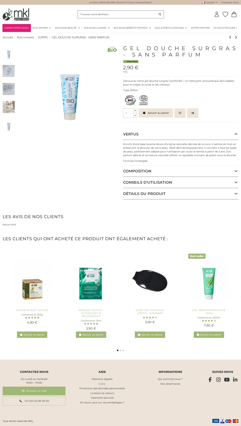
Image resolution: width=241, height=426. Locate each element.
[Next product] (236, 37)
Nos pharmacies (170, 383)
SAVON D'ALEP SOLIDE (32, 310)
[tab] (180, 134)
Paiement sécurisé (102, 397)
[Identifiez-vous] (217, 14)
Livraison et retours (102, 393)
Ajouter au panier (158, 112)
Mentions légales (102, 379)
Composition (137, 171)
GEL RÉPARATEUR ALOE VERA (208, 312)
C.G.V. (102, 383)
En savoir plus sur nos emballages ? (102, 402)
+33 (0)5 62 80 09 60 (36, 401)
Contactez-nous (229, 2)
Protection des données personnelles (102, 388)
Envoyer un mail (36, 390)
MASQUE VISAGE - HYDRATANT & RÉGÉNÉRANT (91, 313)
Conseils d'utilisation (147, 182)
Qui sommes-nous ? (170, 379)
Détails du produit (144, 194)
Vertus (130, 134)
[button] (171, 28)
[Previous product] (231, 37)
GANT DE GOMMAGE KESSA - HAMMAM (150, 312)
